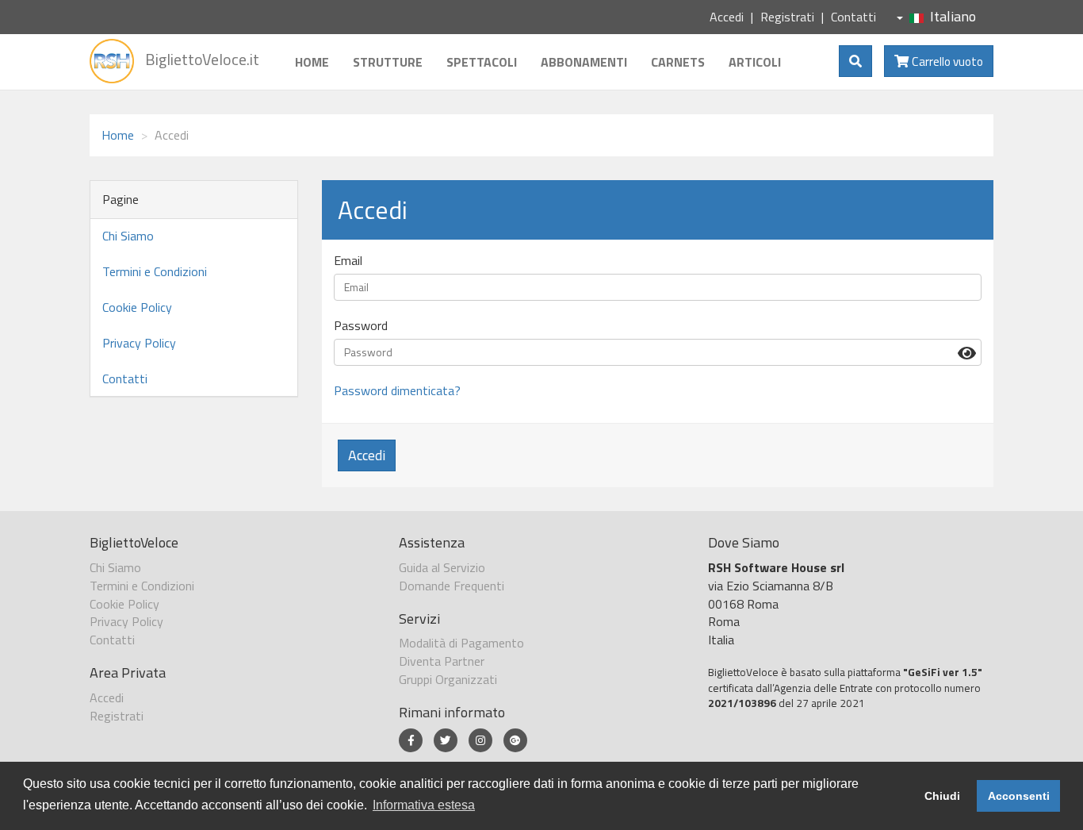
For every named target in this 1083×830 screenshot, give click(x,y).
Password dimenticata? (397, 390)
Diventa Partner (441, 661)
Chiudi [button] (942, 796)
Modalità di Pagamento (461, 642)
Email (348, 261)
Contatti (853, 16)
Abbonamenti (584, 61)
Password (361, 326)
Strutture (388, 61)
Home (312, 61)
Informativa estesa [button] (424, 805)
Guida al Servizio (442, 567)
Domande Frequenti (451, 585)
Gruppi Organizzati (448, 679)
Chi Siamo (128, 235)
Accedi (727, 16)
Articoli (755, 61)
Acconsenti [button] (1019, 796)
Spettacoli (481, 61)
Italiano (953, 16)
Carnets (678, 61)
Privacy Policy (139, 342)
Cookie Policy (137, 307)
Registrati (787, 16)
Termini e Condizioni (154, 271)
